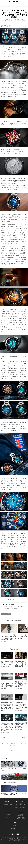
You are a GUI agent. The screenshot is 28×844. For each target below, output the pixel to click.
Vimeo (14, 827)
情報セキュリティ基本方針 (20, 807)
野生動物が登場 (18, 180)
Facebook (14, 824)
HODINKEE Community (20, 818)
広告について (7, 817)
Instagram (14, 828)
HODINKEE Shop (20, 817)
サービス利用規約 (7, 806)
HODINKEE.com (20, 814)
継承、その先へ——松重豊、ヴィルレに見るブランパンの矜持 (7, 663)
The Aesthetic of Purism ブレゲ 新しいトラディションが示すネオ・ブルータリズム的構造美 (21, 705)
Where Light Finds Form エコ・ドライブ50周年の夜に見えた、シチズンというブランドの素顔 (7, 685)
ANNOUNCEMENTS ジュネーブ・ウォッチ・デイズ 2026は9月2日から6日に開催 (13, 781)
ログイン (4, 743)
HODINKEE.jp (20, 815)
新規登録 (14, 743)
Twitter (14, 825)
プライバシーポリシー (7, 804)
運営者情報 (8, 814)
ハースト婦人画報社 (20, 803)
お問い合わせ (7, 815)
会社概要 (7, 803)
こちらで (15, 608)
